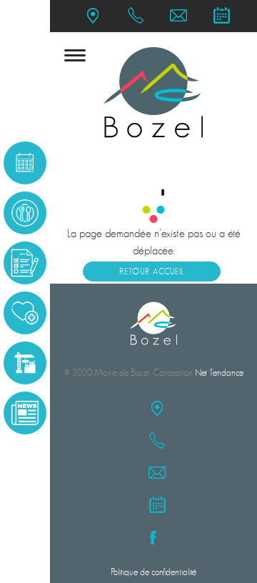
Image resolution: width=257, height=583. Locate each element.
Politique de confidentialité (153, 572)
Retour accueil (151, 271)
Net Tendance (219, 372)
